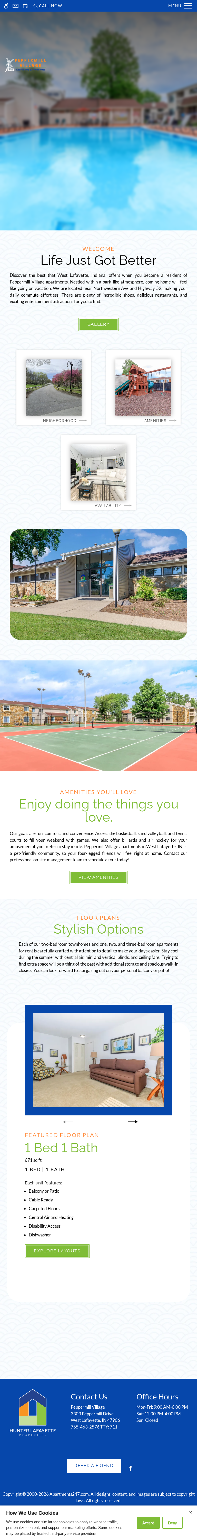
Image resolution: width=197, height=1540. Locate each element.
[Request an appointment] (25, 5)
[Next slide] (133, 1122)
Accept (148, 1522)
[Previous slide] (68, 1122)
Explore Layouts (57, 1250)
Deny (172, 1522)
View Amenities (98, 877)
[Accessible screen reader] (6, 5)
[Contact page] (15, 5)
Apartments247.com (69, 1494)
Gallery (98, 324)
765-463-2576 (94, 1427)
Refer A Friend (94, 1465)
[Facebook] (130, 1470)
